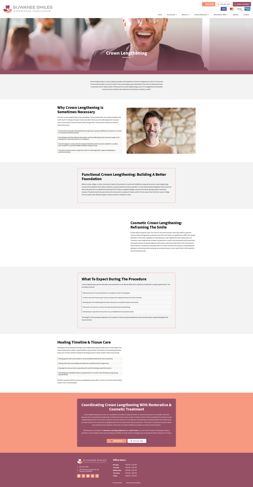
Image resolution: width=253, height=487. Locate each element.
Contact (246, 15)
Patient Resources (201, 15)
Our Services (171, 15)
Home (160, 15)
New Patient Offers (220, 15)
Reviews (235, 15)
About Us (185, 15)
